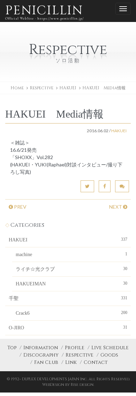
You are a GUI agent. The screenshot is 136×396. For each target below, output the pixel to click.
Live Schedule (110, 347)
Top (11, 347)
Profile (74, 347)
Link (71, 362)
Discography (41, 355)
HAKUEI (67, 88)
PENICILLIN (44, 11)
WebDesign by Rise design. (68, 384)
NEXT (116, 207)
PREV (20, 207)
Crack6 (71, 313)
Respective (79, 355)
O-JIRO (68, 327)
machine (71, 254)
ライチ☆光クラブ (71, 269)
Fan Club (46, 362)
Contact (96, 362)
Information (40, 347)
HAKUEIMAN (71, 283)
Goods (109, 355)
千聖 (68, 298)
